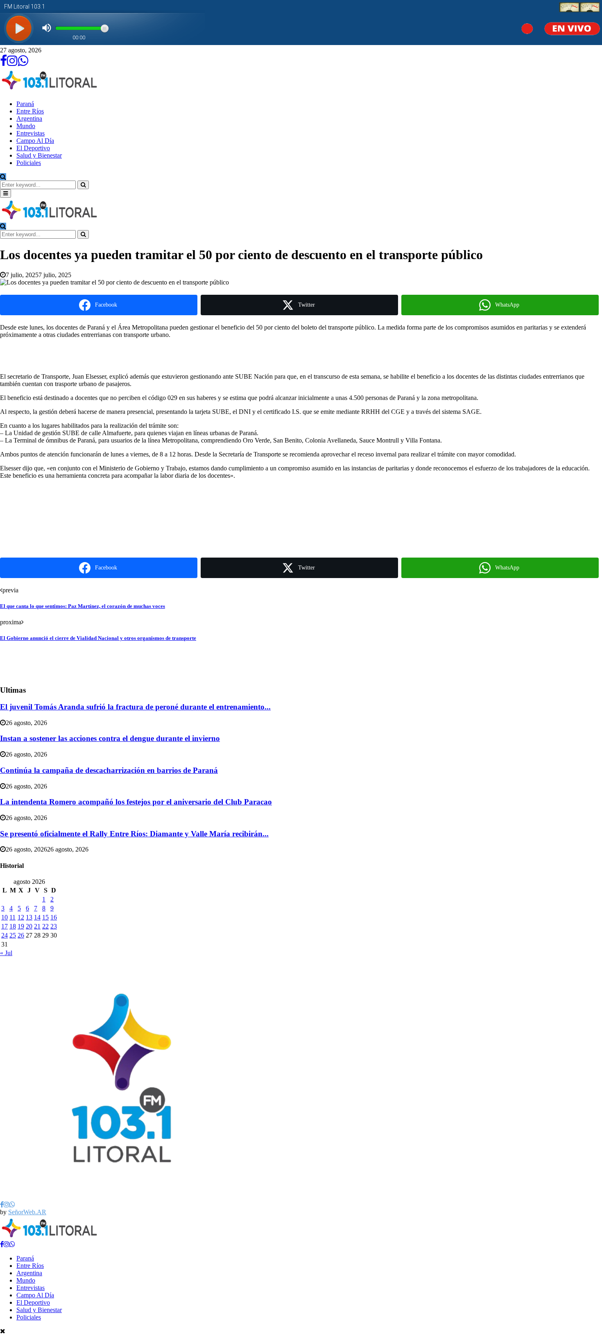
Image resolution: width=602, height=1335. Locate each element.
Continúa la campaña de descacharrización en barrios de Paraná (109, 770)
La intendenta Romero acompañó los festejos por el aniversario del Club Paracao (136, 801)
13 (29, 917)
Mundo (25, 125)
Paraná (25, 103)
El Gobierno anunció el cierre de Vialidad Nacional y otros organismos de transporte (98, 638)
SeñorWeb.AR (27, 1212)
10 (4, 917)
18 (12, 926)
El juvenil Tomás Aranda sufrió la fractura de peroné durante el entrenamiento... (135, 707)
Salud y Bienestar (39, 155)
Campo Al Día (35, 140)
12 (21, 917)
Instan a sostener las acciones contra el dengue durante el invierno (110, 738)
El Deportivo (33, 148)
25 (12, 935)
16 (53, 917)
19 (21, 926)
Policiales (28, 162)
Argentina (29, 118)
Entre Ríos (30, 111)
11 (12, 917)
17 (4, 926)
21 (37, 926)
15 (45, 917)
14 (37, 917)
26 (21, 935)
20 (29, 926)
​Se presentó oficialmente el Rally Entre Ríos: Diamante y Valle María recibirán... (134, 833)
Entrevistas (30, 133)
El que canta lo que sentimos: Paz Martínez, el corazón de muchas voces (82, 606)
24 (4, 935)
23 (53, 926)
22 (45, 926)
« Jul (6, 952)
